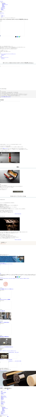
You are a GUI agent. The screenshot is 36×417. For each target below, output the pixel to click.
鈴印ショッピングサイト (3, 396)
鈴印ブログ (2, 399)
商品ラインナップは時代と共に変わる (4, 322)
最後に (1, 56)
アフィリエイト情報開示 (3, 392)
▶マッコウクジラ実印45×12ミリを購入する (18, 191)
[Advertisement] (17, 41)
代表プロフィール (3, 7)
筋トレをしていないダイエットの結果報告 (5, 299)
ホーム (1, 400)
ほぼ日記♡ (1, 309)
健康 (0, 298)
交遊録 (3, 409)
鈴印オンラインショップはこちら (3, 370)
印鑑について (2, 398)
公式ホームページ (3, 8)
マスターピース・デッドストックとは (4, 57)
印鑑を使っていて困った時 (5, 4)
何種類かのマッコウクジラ (5, 148)
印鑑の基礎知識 (3, 3)
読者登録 (2, 9)
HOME (1, 391)
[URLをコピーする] (20, 36)
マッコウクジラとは (3, 54)
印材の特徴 (2, 55)
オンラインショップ (3, 402)
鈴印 (0, 273)
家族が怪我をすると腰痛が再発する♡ (4, 336)
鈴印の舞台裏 (3, 6)
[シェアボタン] (15, 36)
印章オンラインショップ (3, 243)
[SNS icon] (0, 389)
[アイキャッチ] (5, 287)
